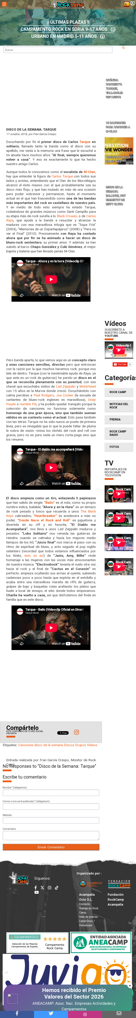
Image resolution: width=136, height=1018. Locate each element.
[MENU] (4, 4)
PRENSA (115, 419)
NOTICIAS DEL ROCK (119, 405)
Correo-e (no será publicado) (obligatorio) (26, 801)
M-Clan (89, 172)
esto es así (34, 556)
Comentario (9, 828)
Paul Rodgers (44, 395)
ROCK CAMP (118, 392)
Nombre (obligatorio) (15, 787)
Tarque (84, 142)
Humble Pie (27, 404)
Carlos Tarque (62, 176)
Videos (92, 745)
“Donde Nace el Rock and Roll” (44, 520)
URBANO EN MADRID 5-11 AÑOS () (68, 36)
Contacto (84, 904)
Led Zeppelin (66, 386)
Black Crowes (67, 216)
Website (7, 815)
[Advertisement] (51, 332)
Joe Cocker (64, 395)
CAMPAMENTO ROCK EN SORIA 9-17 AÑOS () (68, 29)
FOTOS (114, 447)
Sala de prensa (88, 916)
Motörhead (87, 386)
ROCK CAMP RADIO (118, 433)
